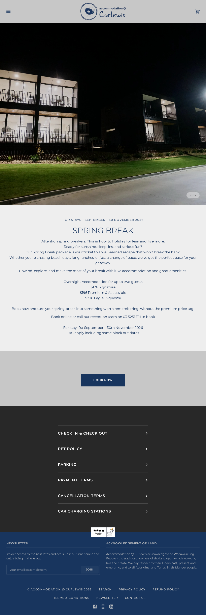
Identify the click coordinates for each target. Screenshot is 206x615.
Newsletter (107, 597)
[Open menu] (12, 11)
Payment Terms (75, 480)
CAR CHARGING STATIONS (84, 511)
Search (105, 589)
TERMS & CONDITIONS (71, 597)
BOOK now (103, 380)
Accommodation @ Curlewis (57, 589)
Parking (67, 464)
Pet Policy (70, 449)
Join (89, 569)
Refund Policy (165, 589)
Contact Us (135, 597)
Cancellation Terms (81, 496)
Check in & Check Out (82, 433)
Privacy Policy (132, 589)
